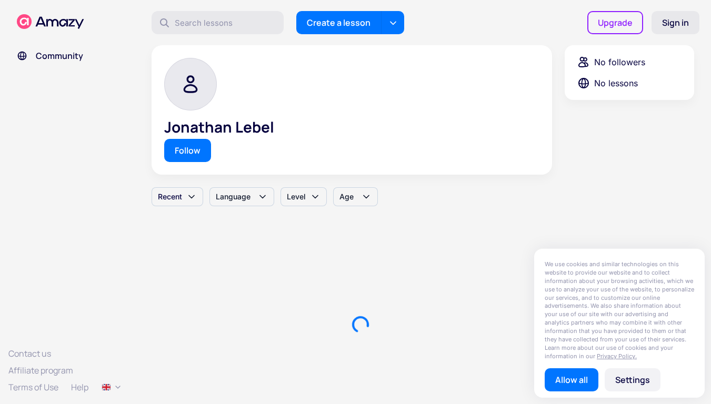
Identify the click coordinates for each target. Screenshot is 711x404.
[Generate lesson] (392, 22)
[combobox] (177, 196)
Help (79, 387)
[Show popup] (111, 387)
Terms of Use (33, 387)
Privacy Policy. (617, 356)
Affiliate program (40, 370)
